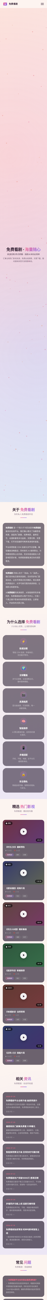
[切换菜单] (42, 4)
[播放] (23, 831)
